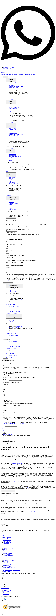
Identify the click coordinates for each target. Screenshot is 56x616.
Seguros (2, 535)
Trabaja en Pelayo (7, 566)
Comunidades (12, 204)
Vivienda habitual (12, 129)
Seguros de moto (12, 104)
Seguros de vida (12, 154)
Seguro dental (12, 182)
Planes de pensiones (13, 155)
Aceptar (2, 491)
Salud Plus (11, 178)
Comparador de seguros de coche (16, 86)
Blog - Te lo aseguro (7, 564)
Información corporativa (8, 67)
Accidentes (11, 202)
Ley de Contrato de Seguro (9, 567)
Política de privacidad (8, 591)
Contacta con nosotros (8, 555)
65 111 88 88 (21, 299)
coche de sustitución (15, 481)
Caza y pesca (11, 207)
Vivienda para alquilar (13, 131)
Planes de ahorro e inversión (15, 156)
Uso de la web (6, 594)
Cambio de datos (12, 319)
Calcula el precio (9, 99)
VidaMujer (11, 157)
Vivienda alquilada (13, 133)
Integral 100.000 (12, 181)
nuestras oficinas (19, 326)
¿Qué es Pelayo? (6, 562)
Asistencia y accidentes (8, 548)
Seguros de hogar (12, 128)
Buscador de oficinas (7, 549)
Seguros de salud (12, 177)
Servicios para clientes (5, 546)
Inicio (4, 430)
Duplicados (11, 321)
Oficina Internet (6, 554)
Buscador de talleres (7, 550)
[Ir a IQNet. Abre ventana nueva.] (4, 600)
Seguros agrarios (12, 209)
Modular (10, 158)
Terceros (10, 84)
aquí (28, 487)
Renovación (11, 320)
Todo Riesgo (11, 85)
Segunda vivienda (12, 130)
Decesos (10, 208)
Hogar (10, 290)
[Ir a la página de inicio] (18, 74)
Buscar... (2, 427)
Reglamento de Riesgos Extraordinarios (11, 570)
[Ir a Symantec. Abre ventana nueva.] (12, 614)
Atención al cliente (7, 590)
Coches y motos (12, 288)
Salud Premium (12, 179)
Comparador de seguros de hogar (16, 134)
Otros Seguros (12, 200)
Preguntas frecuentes (13, 87)
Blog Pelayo (6, 69)
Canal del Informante (7, 553)
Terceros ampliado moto (14, 107)
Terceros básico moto (13, 106)
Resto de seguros (12, 291)
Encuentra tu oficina (5, 588)
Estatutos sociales (7, 571)
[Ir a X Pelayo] (3, 576)
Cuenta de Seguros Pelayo (9, 552)
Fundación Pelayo (7, 68)
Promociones (6, 565)
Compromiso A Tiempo (14, 136)
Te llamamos (8, 171)
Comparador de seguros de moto (16, 109)
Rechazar (7, 491)
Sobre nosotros (4, 558)
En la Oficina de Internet (14, 327)
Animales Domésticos (13, 205)
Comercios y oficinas (13, 203)
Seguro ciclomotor (13, 108)
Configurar (13, 491)
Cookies (5, 592)
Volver (2, 428)
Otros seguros (6, 543)
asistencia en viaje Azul (17, 463)
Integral (10, 160)
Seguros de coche (12, 82)
